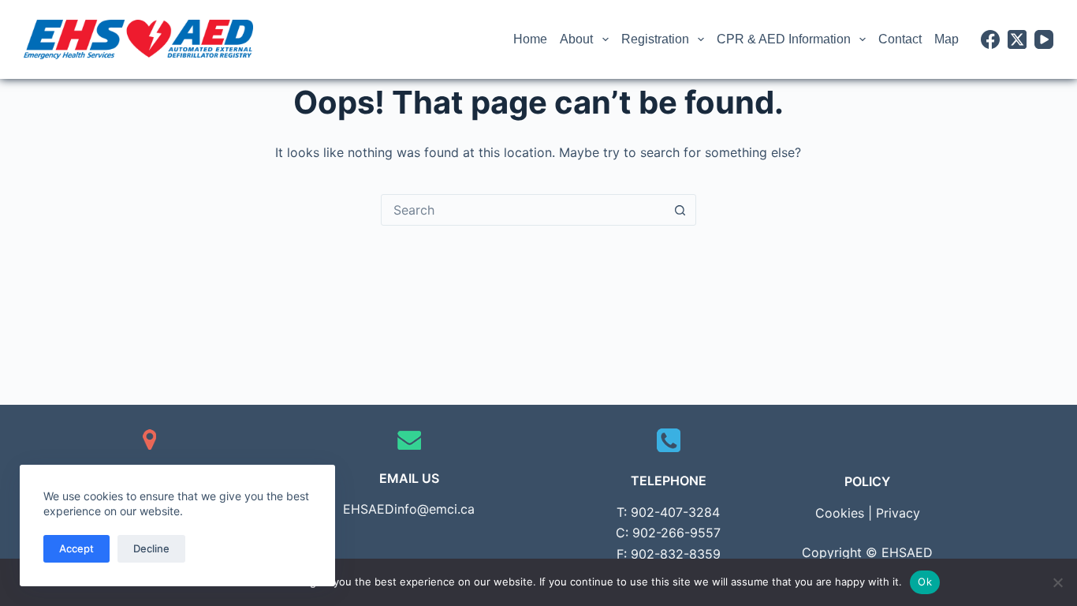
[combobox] (523, 210)
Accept (76, 548)
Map (946, 39)
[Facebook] (990, 39)
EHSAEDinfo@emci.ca (409, 509)
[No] (1057, 582)
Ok (925, 581)
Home (530, 39)
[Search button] (680, 210)
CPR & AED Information (784, 39)
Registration (655, 39)
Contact (900, 39)
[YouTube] (1043, 39)
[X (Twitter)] (1017, 39)
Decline (151, 548)
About (576, 39)
